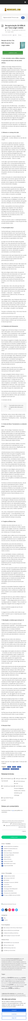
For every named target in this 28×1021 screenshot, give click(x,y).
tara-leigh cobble (15, 768)
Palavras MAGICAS (8, 886)
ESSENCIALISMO (7, 857)
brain (6, 978)
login (13, 810)
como (23, 977)
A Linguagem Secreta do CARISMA (11, 882)
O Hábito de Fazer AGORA (9, 876)
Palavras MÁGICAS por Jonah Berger (11, 930)
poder (11, 984)
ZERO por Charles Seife (21, 778)
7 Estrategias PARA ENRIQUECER (10, 888)
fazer (17, 979)
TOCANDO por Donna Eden (9, 950)
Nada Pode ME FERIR (8, 865)
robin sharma (21, 984)
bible (9, 766)
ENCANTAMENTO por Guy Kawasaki (11, 942)
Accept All (14, 1010)
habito (6, 981)
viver (14, 988)
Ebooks (8, 30)
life (21, 981)
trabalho (6, 988)
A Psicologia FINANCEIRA (9, 855)
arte (3, 978)
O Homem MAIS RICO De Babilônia (11, 846)
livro (23, 981)
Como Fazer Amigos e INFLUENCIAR (11, 852)
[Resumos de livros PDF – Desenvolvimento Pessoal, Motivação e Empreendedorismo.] (14, 9)
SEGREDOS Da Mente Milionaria (10, 848)
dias (6, 979)
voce (16, 988)
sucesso (21, 986)
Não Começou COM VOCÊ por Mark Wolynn (13, 927)
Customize (14, 1014)
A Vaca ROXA (6, 884)
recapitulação (6, 768)
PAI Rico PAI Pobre (7, 859)
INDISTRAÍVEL (6, 880)
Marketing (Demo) (4, 982)
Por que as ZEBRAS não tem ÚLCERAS (12, 895)
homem (14, 981)
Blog (4, 918)
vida (10, 988)
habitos (10, 981)
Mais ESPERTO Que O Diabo (10, 863)
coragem (3, 979)
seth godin (16, 986)
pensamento (22, 982)
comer (19, 978)
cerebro (10, 977)
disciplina (9, 979)
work (19, 988)
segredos (7, 986)
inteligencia (18, 981)
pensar (2, 984)
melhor (10, 982)
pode (8, 984)
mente (13, 983)
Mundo (17, 982)
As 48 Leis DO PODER (8, 861)
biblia (14, 766)
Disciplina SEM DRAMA (8, 891)
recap (19, 766)
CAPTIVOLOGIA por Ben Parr (10, 947)
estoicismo (13, 979)
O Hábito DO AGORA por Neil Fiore (11, 933)
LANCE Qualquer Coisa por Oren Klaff (12, 935)
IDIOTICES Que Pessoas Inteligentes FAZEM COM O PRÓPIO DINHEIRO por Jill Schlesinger (19, 790)
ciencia (16, 978)
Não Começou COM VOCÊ (9, 878)
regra (18, 984)
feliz (2, 981)
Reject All (14, 1018)
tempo (2, 988)
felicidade (23, 979)
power (15, 984)
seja (11, 986)
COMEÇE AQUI (14, 837)
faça (19, 979)
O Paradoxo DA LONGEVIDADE (10, 893)
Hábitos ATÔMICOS (8, 850)
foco (4, 981)
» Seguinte (24, 831)
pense (5, 984)
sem (13, 986)
